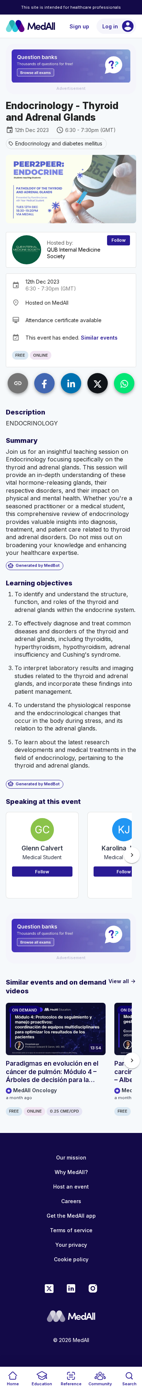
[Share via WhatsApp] (124, 383)
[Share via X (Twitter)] (97, 383)
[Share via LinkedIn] (71, 383)
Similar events (99, 338)
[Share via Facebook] (44, 383)
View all (122, 981)
